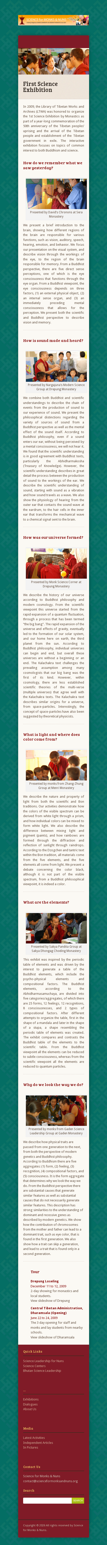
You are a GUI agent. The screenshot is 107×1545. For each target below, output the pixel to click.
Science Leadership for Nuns (43, 1361)
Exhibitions (31, 1399)
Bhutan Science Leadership (42, 1371)
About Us (29, 1409)
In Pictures (30, 1447)
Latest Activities (34, 1438)
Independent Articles (38, 1443)
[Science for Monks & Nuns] (53, 20)
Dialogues (30, 1404)
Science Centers (34, 1366)
